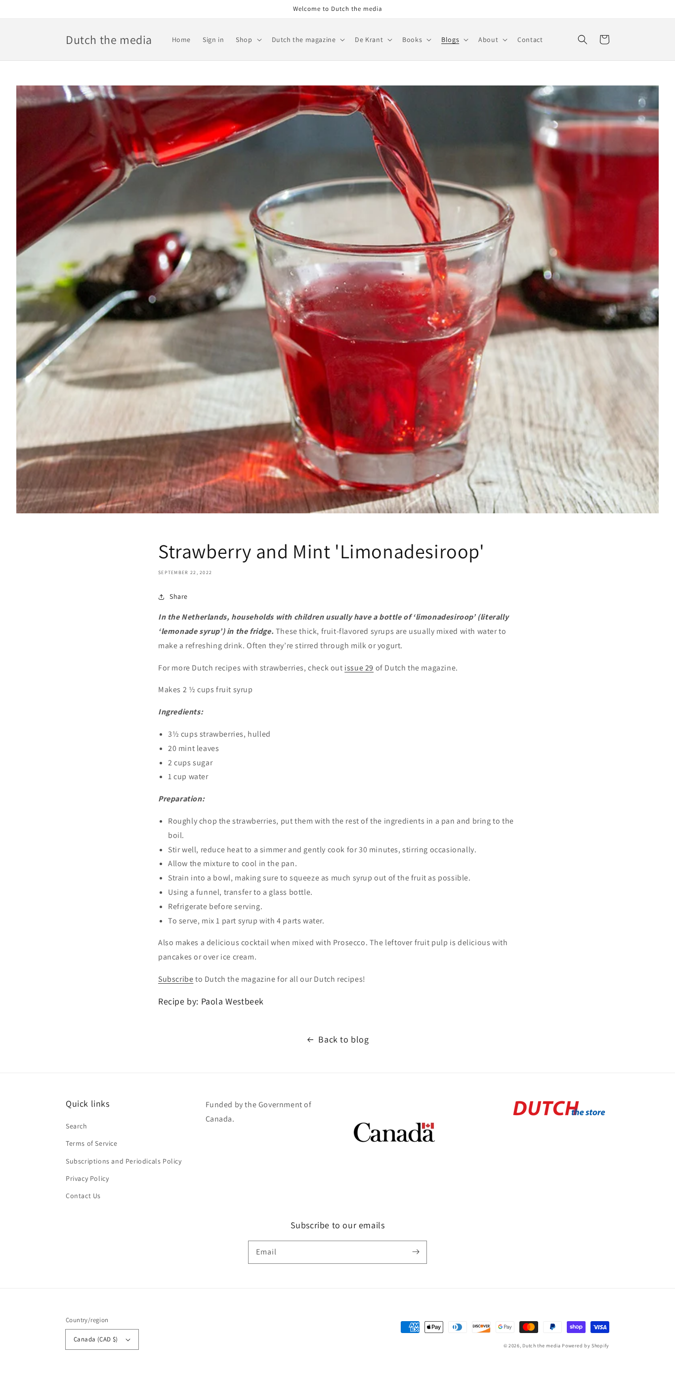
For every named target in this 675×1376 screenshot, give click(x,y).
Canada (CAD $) (96, 1339)
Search (76, 1126)
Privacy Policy (87, 1178)
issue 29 (359, 668)
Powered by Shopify (585, 1345)
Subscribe (175, 979)
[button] (247, 39)
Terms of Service (92, 1143)
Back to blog (343, 1039)
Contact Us (83, 1195)
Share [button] (178, 596)
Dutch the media (541, 1345)
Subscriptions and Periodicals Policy (124, 1161)
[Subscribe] (415, 1252)
